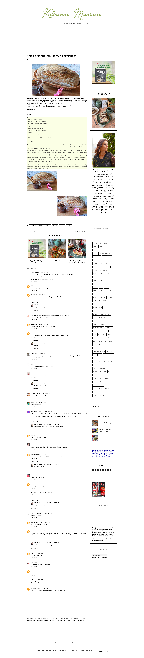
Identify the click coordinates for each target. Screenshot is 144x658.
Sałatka (107, 287)
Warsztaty (96, 297)
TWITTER (66, 643)
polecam (62, 225)
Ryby (101, 287)
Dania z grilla (97, 256)
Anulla (32, 402)
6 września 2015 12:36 (39, 353)
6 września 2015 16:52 (41, 402)
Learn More (100, 651)
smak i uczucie (34, 522)
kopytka (105, 344)
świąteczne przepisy (98, 395)
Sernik (95, 290)
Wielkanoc (111, 297)
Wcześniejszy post (80, 231)
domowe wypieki (105, 324)
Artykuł (95, 243)
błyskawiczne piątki (98, 310)
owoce (95, 354)
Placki (95, 283)
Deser (104, 256)
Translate (104, 557)
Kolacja (48, 225)
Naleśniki (95, 277)
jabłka (95, 341)
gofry (103, 334)
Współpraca (70, 2)
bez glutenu (109, 304)
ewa (32, 553)
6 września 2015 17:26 (42, 435)
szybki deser (103, 375)
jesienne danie (108, 341)
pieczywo (54, 225)
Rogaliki (95, 287)
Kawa (101, 263)
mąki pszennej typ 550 (37, 119)
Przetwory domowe (104, 283)
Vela (32, 353)
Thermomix (109, 290)
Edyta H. (33, 294)
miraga (32, 475)
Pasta (101, 280)
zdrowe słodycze (97, 388)
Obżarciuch (34, 324)
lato (106, 348)
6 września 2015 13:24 (39, 364)
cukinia (95, 317)
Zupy (102, 304)
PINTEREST (87, 643)
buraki (95, 307)
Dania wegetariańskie (105, 253)
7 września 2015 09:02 (39, 553)
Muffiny (107, 273)
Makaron (95, 273)
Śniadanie (68, 225)
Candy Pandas (34, 562)
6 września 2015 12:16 (43, 324)
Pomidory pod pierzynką (106, 437)
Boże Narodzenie (104, 243)
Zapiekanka (96, 304)
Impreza (102, 260)
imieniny (95, 337)
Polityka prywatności (95, 2)
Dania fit (95, 253)
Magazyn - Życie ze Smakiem (100, 270)
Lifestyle (61, 2)
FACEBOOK (60, 643)
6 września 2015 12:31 (49, 333)
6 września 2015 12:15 (67, 315)
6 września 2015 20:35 (53, 424)
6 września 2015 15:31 (44, 393)
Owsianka (95, 280)
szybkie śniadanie (97, 378)
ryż (105, 371)
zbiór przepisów (97, 381)
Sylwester (101, 290)
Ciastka (95, 246)
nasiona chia (110, 351)
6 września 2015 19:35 (46, 492)
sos (109, 371)
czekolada (102, 317)
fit (99, 334)
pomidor (102, 358)
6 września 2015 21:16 (46, 531)
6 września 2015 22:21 (53, 542)
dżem (94, 334)
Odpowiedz (34, 281)
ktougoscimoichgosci (37, 333)
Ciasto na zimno (110, 250)
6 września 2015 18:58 (40, 484)
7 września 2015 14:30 (44, 562)
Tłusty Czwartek (102, 293)
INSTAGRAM (77, 643)
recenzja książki (97, 371)
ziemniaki (107, 388)
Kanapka (95, 263)
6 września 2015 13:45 (40, 373)
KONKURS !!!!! (109, 260)
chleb (31, 225)
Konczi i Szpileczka (36, 513)
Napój (101, 277)
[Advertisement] (72, 36)
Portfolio (106, 2)
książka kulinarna (98, 348)
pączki (95, 368)
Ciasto (100, 246)
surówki (95, 375)
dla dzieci (95, 324)
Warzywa (103, 297)
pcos (100, 354)
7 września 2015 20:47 (42, 579)
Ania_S (32, 484)
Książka (108, 266)
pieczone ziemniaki (109, 354)
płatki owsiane (103, 368)
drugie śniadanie (39, 225)
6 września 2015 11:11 (42, 285)
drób (105, 331)
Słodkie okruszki (35, 272)
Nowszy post (32, 231)
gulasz (109, 334)
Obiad (107, 277)
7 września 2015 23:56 (42, 588)
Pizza (107, 280)
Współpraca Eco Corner (34, 228)
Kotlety (102, 266)
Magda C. (33, 579)
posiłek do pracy (108, 361)
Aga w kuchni (34, 393)
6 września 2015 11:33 (41, 294)
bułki (100, 307)
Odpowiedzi (35, 302)
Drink (109, 256)
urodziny (107, 378)
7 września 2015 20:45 (47, 571)
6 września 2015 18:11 (42, 454)
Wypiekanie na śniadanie (99, 300)
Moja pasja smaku (35, 492)
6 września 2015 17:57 (48, 444)
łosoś (94, 391)
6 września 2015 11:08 (46, 272)
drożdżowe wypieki (98, 327)
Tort (94, 293)
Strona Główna (39, 2)
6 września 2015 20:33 (53, 304)
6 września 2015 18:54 (40, 475)
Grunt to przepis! (35, 531)
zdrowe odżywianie (98, 385)
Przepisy (48, 2)
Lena (32, 364)
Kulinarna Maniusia (39, 304)
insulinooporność (104, 337)
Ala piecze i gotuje (36, 571)
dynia (110, 331)
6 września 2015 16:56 (47, 411)
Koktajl (107, 263)
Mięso (101, 273)
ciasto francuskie (105, 314)
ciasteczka (96, 314)
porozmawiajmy (97, 361)
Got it (106, 651)
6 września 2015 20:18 (45, 522)
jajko (100, 341)
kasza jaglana (97, 344)
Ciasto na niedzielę (98, 250)
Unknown (33, 285)
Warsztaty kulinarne (81, 2)
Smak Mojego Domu (36, 411)
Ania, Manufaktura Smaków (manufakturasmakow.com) (46, 315)
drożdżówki (109, 327)
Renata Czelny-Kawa (36, 444)
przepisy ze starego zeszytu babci (102, 364)
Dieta (54, 2)
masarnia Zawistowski (99, 351)
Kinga (32, 373)
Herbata (95, 260)
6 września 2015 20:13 (47, 513)
